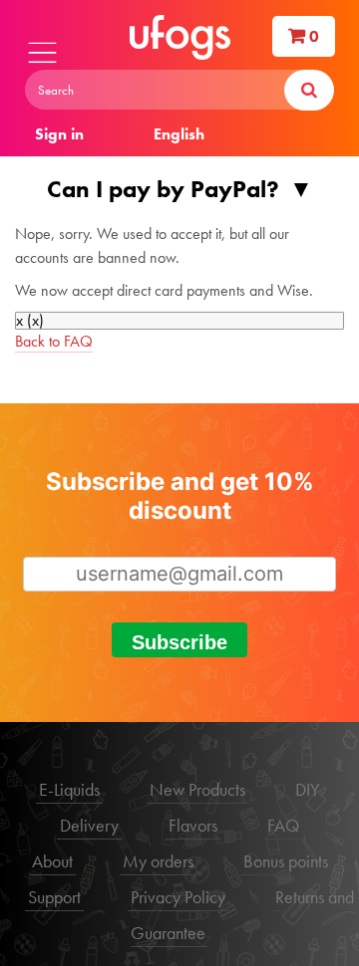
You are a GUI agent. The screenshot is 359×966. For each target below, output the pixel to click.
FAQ (283, 825)
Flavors (193, 825)
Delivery (89, 825)
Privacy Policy (178, 896)
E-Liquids (69, 789)
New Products (197, 789)
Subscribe (179, 642)
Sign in (59, 133)
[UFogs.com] (179, 37)
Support (54, 896)
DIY (307, 789)
